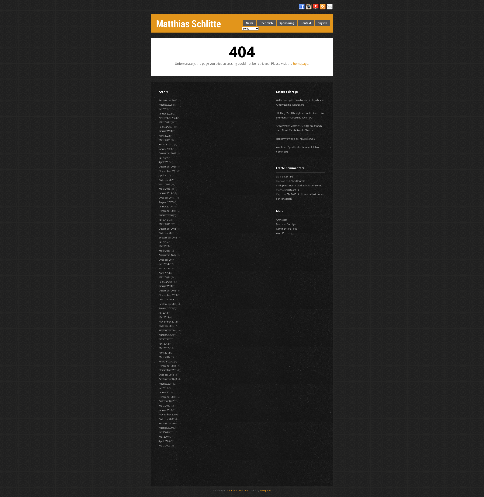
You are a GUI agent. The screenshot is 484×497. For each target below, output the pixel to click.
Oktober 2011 (166, 374)
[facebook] (302, 7)
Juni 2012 (164, 343)
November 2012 (168, 321)
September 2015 (168, 237)
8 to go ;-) (293, 190)
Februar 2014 (166, 282)
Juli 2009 (163, 432)
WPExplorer (265, 490)
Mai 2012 (164, 348)
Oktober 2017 (166, 197)
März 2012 (164, 357)
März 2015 (164, 250)
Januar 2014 (165, 286)
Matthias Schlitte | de (237, 490)
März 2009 (164, 445)
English (322, 23)
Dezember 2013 (167, 290)
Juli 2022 (163, 158)
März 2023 (164, 140)
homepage (300, 64)
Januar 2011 (165, 392)
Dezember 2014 (167, 255)
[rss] (323, 7)
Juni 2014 (164, 264)
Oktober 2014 (166, 259)
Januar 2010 (165, 410)
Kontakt (306, 23)
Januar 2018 (165, 193)
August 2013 (166, 308)
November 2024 (168, 118)
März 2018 (164, 188)
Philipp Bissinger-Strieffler (290, 185)
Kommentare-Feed (286, 228)
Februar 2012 (166, 361)
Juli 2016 (163, 219)
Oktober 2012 (166, 326)
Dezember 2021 (167, 166)
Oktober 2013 (166, 299)
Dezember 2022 (167, 153)
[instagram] (309, 7)
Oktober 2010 (166, 401)
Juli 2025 (163, 109)
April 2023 (164, 135)
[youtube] (316, 7)
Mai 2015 (164, 246)
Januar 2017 (165, 206)
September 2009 (168, 423)
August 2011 (166, 383)
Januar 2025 (165, 113)
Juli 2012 (163, 339)
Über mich (266, 23)
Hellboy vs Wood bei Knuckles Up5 (295, 138)
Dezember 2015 (167, 228)
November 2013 (168, 295)
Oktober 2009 (166, 419)
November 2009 (168, 414)
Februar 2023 (166, 144)
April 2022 (164, 162)
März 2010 (164, 405)
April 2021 (164, 175)
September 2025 (168, 100)
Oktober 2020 (166, 180)
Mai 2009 (164, 436)
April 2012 (164, 352)
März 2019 (164, 184)
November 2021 (168, 171)
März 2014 (164, 277)
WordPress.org (284, 233)
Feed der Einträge (286, 224)
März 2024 (164, 122)
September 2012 (168, 330)
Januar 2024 (165, 131)
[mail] (330, 7)
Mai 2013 (164, 317)
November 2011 (168, 370)
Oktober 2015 (166, 233)
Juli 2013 (163, 312)
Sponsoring (286, 23)
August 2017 (166, 202)
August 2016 (166, 215)
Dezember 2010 (167, 397)
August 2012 (166, 335)
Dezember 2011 (167, 366)
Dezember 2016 (167, 211)
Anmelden (282, 219)
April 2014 (164, 273)
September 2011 (168, 379)
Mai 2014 (164, 268)
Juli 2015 (163, 242)
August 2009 (166, 427)
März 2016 (164, 224)
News (249, 23)
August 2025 (166, 104)
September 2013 (168, 304)
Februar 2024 (166, 127)
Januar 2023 (165, 149)
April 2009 (164, 441)
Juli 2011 (163, 388)
